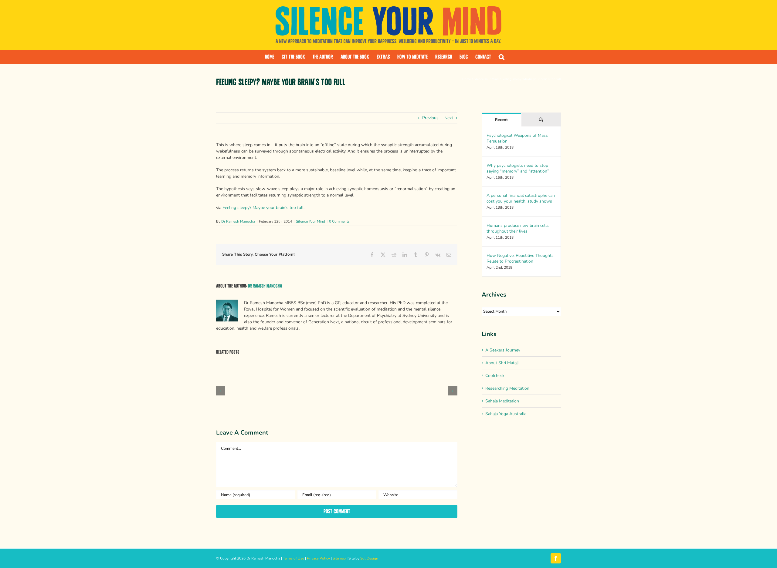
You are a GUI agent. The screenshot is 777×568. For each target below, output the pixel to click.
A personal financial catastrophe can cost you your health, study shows (521, 198)
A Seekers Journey (502, 350)
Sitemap (339, 558)
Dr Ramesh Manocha (238, 221)
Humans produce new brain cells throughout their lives (518, 228)
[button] (501, 57)
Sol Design (369, 558)
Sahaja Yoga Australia (505, 414)
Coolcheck (494, 375)
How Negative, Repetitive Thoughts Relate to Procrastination (520, 258)
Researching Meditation (507, 388)
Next (448, 118)
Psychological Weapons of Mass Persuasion (517, 138)
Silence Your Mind (310, 221)
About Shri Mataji (501, 363)
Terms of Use (293, 558)
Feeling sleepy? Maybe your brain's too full (263, 207)
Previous (430, 118)
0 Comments (339, 221)
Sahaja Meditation (502, 401)
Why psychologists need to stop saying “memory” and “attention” (518, 168)
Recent (501, 120)
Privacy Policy (318, 558)
